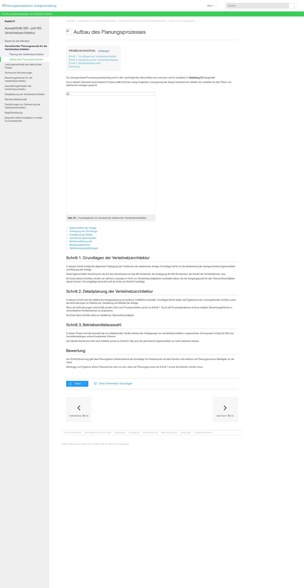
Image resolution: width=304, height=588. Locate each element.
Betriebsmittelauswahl (16, 99)
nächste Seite (225, 415)
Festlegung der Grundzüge (83, 231)
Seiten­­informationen (169, 432)
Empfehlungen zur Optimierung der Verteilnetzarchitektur (22, 106)
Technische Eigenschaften (83, 238)
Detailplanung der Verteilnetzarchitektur (25, 94)
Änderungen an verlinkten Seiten (97, 432)
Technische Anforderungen (18, 72)
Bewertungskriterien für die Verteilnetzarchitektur (18, 79)
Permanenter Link (150, 432)
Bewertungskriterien (80, 245)
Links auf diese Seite (72, 432)
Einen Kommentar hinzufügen (115, 383)
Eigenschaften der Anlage (83, 228)
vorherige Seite (79, 415)
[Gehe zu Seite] (292, 5)
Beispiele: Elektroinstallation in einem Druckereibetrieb (23, 119)
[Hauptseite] (29, 5)
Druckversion (134, 432)
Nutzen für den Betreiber (17, 41)
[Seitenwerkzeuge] (220, 5)
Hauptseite (70, 21)
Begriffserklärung (13, 112)
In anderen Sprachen (203, 432)
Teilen (77, 383)
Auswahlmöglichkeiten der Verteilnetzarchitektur (18, 87)
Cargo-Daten (185, 432)
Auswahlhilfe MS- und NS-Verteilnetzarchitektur (96, 21)
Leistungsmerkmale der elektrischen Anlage (23, 66)
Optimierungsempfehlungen (84, 248)
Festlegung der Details (81, 234)
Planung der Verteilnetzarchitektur (27, 54)
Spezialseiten (120, 432)
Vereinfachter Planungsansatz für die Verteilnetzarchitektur (26, 48)
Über (209, 5)
